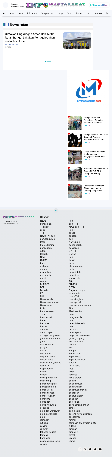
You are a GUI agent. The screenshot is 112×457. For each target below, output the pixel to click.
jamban (72, 344)
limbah (72, 362)
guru (42, 341)
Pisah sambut (76, 311)
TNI (42, 232)
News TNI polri (47, 235)
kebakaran (45, 353)
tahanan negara (48, 432)
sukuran (44, 429)
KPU (42, 293)
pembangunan (47, 238)
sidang (72, 426)
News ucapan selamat (80, 305)
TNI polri (44, 226)
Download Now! (100, 5)
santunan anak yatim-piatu (82, 422)
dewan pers (75, 332)
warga (43, 281)
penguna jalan (76, 395)
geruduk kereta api (50, 338)
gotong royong (76, 338)
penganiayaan (47, 392)
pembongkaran (48, 386)
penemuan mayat (78, 389)
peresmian (74, 401)
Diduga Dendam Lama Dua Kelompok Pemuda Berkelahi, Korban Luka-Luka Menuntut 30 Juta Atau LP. (96, 137)
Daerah (44, 254)
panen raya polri (48, 383)
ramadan (44, 419)
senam (43, 426)
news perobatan (48, 377)
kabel (43, 350)
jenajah (43, 347)
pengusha (45, 398)
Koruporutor (75, 293)
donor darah (75, 245)
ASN (11, 13)
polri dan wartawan (50, 410)
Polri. (71, 257)
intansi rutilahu (47, 344)
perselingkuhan (48, 404)
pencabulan (46, 275)
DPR (42, 287)
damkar (44, 329)
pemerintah (74, 272)
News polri (74, 241)
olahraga (44, 266)
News (43, 220)
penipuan (73, 398)
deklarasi (73, 329)
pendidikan (74, 275)
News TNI (74, 296)
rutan (42, 251)
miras (71, 371)
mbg (71, 368)
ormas (43, 269)
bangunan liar (47, 13)
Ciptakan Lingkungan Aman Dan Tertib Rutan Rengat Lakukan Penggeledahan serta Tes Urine (30, 37)
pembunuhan (75, 386)
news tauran (75, 377)
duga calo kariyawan (79, 335)
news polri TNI (76, 226)
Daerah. (44, 290)
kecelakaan (74, 353)
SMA (42, 314)
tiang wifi (45, 438)
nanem (43, 374)
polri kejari (74, 410)
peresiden (45, 401)
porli (71, 238)
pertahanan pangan (79, 404)
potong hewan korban (80, 413)
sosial (43, 229)
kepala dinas (46, 359)
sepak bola (74, 278)
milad (43, 371)
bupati (72, 232)
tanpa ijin (73, 432)
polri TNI (73, 223)
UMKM (43, 260)
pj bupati (44, 407)
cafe (71, 326)
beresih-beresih (77, 323)
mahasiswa (74, 365)
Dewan (72, 254)
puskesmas (74, 416)
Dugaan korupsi (77, 290)
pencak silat (46, 389)
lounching (45, 365)
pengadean (46, 248)
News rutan (46, 305)
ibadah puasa (76, 341)
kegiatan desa (47, 356)
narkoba (73, 374)
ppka (42, 416)
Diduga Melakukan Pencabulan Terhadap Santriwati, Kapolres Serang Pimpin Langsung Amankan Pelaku (95, 120)
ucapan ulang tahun (50, 441)
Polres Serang (47, 245)
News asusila (47, 299)
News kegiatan (76, 299)
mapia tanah (46, 368)
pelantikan (45, 272)
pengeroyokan (47, 395)
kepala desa (75, 356)
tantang (44, 435)
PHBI (42, 308)
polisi (43, 278)
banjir (60, 13)
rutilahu (44, 422)
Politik (72, 229)
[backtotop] (56, 210)
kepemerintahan (77, 359)
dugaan (72, 235)
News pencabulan (49, 302)
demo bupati (46, 332)
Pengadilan (45, 223)
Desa (42, 241)
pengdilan (74, 392)
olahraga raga (76, 266)
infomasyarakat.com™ (11, 223)
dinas (71, 263)
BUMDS (73, 284)
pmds (72, 407)
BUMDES (44, 284)
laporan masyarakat (50, 362)
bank (69, 13)
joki (71, 347)
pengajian (74, 248)
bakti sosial (32, 13)
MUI (42, 296)
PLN (71, 308)
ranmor (72, 419)
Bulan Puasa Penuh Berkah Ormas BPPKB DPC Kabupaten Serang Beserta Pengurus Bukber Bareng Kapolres (96, 171)
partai (72, 269)
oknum (72, 380)
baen (21, 13)
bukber (43, 326)
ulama (72, 441)
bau (88, 13)
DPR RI (72, 251)
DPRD (72, 287)
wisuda (43, 444)
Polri (71, 220)
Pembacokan (47, 311)
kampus (73, 350)
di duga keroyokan (50, 335)
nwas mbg (45, 380)
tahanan (73, 429)
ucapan (72, 438)
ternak (72, 435)
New (42, 257)
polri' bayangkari (49, 413)
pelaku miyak (75, 383)
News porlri (75, 302)
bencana (98, 13)
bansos (79, 13)
